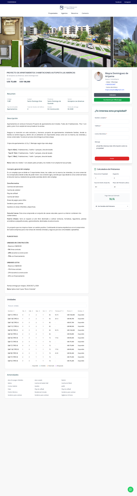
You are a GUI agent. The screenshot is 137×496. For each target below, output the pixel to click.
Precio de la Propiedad (101, 174)
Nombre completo (101, 118)
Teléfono (98, 126)
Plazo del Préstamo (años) (121, 182)
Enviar (112, 158)
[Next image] (134, 42)
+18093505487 (110, 84)
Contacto (85, 13)
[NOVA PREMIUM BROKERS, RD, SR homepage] (68, 8)
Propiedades (53, 13)
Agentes (64, 13)
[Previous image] (3, 42)
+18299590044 (11, 2)
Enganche (116, 174)
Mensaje (97, 142)
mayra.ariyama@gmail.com (114, 90)
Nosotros (74, 13)
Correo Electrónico (101, 134)
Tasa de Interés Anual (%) (102, 182)
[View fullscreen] (134, 64)
